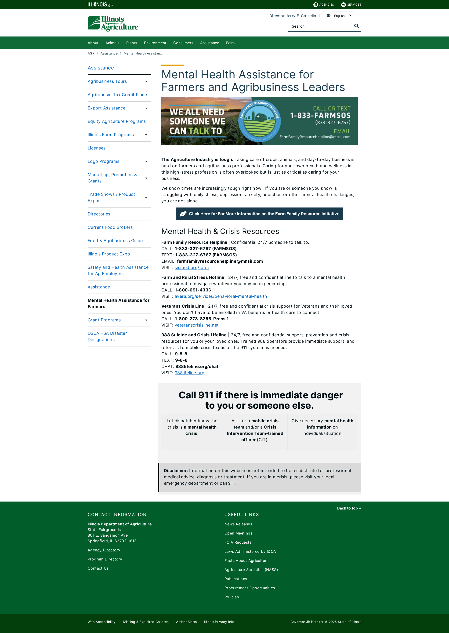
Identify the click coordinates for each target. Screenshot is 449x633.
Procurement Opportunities (249, 588)
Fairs (230, 42)
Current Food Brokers (110, 227)
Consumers (183, 42)
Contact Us (98, 568)
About (93, 42)
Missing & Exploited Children (146, 622)
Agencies (326, 4)
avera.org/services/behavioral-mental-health (221, 296)
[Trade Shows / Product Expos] (146, 197)
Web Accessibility (102, 622)
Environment (155, 42)
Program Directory (105, 559)
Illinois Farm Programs (111, 134)
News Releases (238, 524)
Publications (235, 578)
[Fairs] (238, 41)
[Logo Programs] (145, 161)
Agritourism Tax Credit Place (117, 94)
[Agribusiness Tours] (145, 81)
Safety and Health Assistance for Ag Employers (118, 270)
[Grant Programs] (145, 319)
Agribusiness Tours (107, 81)
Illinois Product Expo (109, 253)
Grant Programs (104, 319)
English (339, 16)
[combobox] (343, 15)
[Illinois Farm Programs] (145, 134)
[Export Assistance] (145, 108)
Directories (99, 213)
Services (354, 4)
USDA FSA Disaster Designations (107, 336)
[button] (259, 213)
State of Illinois (349, 622)
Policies (231, 597)
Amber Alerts (186, 622)
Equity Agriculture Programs (117, 121)
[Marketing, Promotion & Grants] (146, 177)
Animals (112, 42)
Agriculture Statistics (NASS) (251, 569)
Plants (131, 42)
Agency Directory (104, 550)
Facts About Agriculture (246, 560)
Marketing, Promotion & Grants (112, 177)
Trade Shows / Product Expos (111, 197)
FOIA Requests (237, 542)
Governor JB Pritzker (307, 622)
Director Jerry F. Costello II (294, 15)
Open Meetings (238, 533)
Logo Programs (103, 161)
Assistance (209, 42)
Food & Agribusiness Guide (115, 240)
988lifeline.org (189, 372)
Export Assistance (106, 108)
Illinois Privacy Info (219, 622)
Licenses (96, 148)
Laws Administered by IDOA (250, 551)
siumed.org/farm (192, 267)
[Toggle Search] (356, 26)
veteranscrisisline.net (197, 325)
